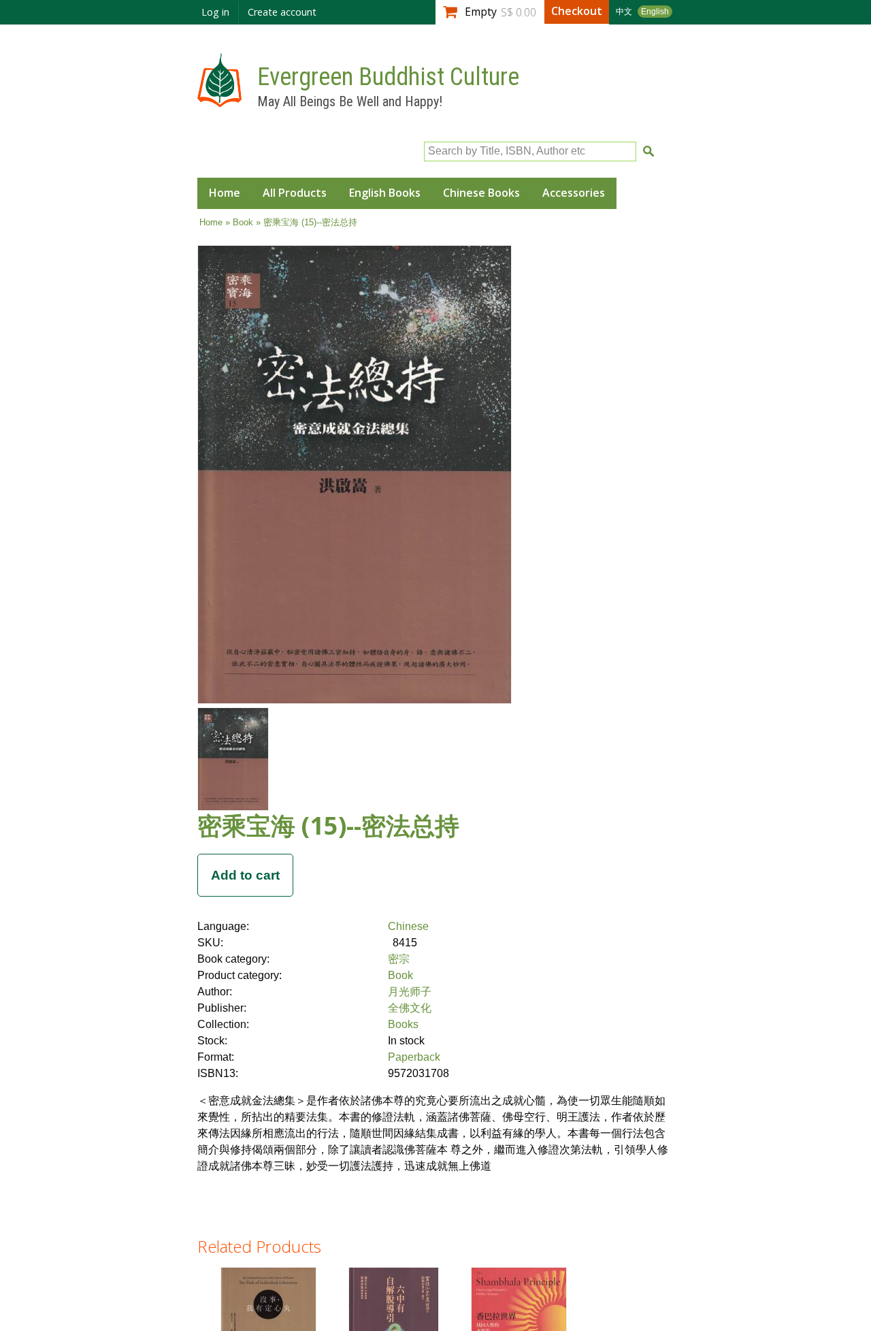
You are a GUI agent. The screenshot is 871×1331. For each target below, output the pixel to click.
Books (403, 1024)
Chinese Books (481, 192)
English (655, 11)
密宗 (399, 959)
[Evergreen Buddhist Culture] (219, 100)
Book (243, 222)
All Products (295, 192)
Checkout (576, 10)
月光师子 (409, 991)
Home (224, 192)
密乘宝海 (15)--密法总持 (328, 825)
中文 (624, 11)
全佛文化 (409, 1008)
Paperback (414, 1057)
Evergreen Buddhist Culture (388, 77)
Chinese (408, 926)
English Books (385, 192)
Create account (282, 11)
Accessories (573, 192)
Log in (215, 11)
